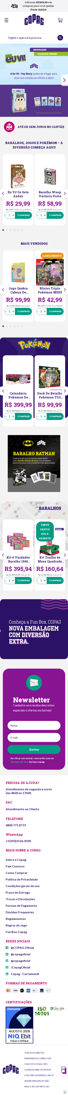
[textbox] (34, 37)
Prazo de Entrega (18, 892)
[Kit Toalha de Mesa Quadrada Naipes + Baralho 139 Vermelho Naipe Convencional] (50, 541)
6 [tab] (23, 231)
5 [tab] (19, 231)
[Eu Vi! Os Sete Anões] (18, 176)
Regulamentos (16, 918)
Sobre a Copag (16, 859)
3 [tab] (12, 231)
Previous (3, 193)
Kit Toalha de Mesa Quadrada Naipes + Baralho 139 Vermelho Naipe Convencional (49, 559)
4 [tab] (15, 231)
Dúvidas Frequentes (20, 912)
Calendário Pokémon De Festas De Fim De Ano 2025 (18, 395)
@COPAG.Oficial (22, 947)
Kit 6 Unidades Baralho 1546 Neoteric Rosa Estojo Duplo (18, 559)
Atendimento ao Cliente (22, 809)
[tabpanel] (18, 189)
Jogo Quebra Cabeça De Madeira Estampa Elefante (18, 290)
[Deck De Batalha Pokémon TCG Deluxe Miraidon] (50, 377)
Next (64, 80)
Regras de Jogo (16, 925)
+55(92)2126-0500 (18, 841)
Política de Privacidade (22, 879)
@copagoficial (20, 954)
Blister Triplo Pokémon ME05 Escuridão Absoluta (50, 290)
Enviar (34, 749)
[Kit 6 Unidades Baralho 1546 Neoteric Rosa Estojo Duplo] (18, 541)
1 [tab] (4, 231)
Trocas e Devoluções (20, 899)
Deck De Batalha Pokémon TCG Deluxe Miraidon (50, 395)
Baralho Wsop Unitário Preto (50, 194)
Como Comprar (17, 872)
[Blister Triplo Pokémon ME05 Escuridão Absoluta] (50, 272)
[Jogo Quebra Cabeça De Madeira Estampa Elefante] (18, 272)
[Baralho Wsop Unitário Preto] (50, 176)
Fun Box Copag (16, 932)
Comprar (23, 215)
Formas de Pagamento (21, 905)
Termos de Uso (19, 761)
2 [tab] (8, 231)
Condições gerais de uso (23, 886)
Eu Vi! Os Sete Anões (18, 194)
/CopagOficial (20, 967)
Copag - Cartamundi (24, 974)
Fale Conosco (15, 866)
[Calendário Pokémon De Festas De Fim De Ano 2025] (18, 377)
